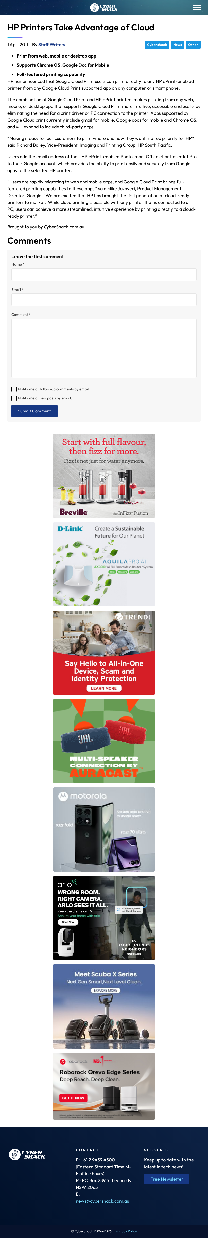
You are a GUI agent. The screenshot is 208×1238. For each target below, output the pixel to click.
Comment (20, 315)
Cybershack (157, 44)
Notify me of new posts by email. (45, 398)
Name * (17, 264)
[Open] (197, 7)
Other (193, 44)
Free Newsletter (166, 1179)
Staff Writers (51, 44)
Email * (17, 290)
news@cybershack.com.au (102, 1201)
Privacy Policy (126, 1231)
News (177, 44)
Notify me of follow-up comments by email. (54, 389)
